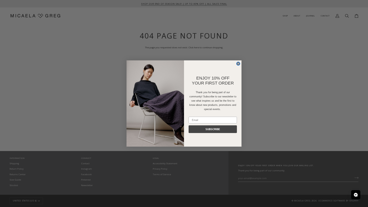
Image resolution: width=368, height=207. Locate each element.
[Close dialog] (238, 63)
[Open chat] (355, 194)
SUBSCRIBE (212, 129)
